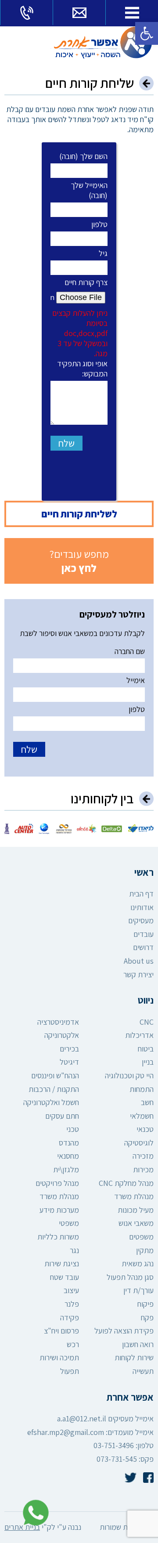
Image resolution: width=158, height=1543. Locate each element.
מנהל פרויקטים (57, 1183)
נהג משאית (138, 1263)
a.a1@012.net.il (81, 1418)
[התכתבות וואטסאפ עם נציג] (33, 1513)
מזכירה (143, 1156)
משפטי (69, 1223)
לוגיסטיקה (139, 1143)
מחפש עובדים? (79, 561)
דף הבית (141, 894)
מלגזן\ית (66, 1169)
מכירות (143, 1169)
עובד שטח (64, 1277)
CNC (147, 1022)
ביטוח (146, 1049)
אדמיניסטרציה (58, 1022)
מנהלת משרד (134, 1196)
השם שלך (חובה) (83, 156)
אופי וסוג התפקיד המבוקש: (82, 368)
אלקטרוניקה (61, 1035)
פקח (147, 1317)
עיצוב (71, 1290)
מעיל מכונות (136, 1210)
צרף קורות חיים (80, 317)
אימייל (135, 680)
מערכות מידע (59, 1210)
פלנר (72, 1304)
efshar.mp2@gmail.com (65, 1432)
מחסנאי (68, 1156)
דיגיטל (69, 1062)
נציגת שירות (61, 1263)
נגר (74, 1250)
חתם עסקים (62, 1116)
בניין (148, 1062)
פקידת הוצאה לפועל (124, 1331)
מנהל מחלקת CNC (126, 1183)
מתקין (145, 1250)
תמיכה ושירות (59, 1357)
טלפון (99, 224)
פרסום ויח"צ (61, 1331)
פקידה (69, 1317)
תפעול (69, 1371)
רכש (73, 1344)
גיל (103, 253)
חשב (147, 1102)
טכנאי (145, 1129)
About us (139, 961)
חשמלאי (142, 1116)
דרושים (143, 947)
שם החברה (130, 651)
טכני (72, 1129)
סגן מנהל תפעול (130, 1277)
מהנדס (69, 1143)
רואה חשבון (138, 1344)
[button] (146, 33)
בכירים (69, 1049)
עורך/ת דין (138, 1290)
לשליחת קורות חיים (79, 514)
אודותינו (142, 907)
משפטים (141, 1237)
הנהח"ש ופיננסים (55, 1075)
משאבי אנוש (136, 1223)
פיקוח (145, 1304)
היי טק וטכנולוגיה (129, 1075)
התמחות (141, 1089)
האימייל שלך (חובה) (89, 190)
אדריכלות (139, 1035)
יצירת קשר (138, 974)
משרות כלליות (58, 1237)
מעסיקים (141, 920)
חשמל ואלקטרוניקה (51, 1102)
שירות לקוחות (134, 1357)
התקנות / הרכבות (54, 1089)
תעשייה (143, 1371)
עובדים (143, 934)
